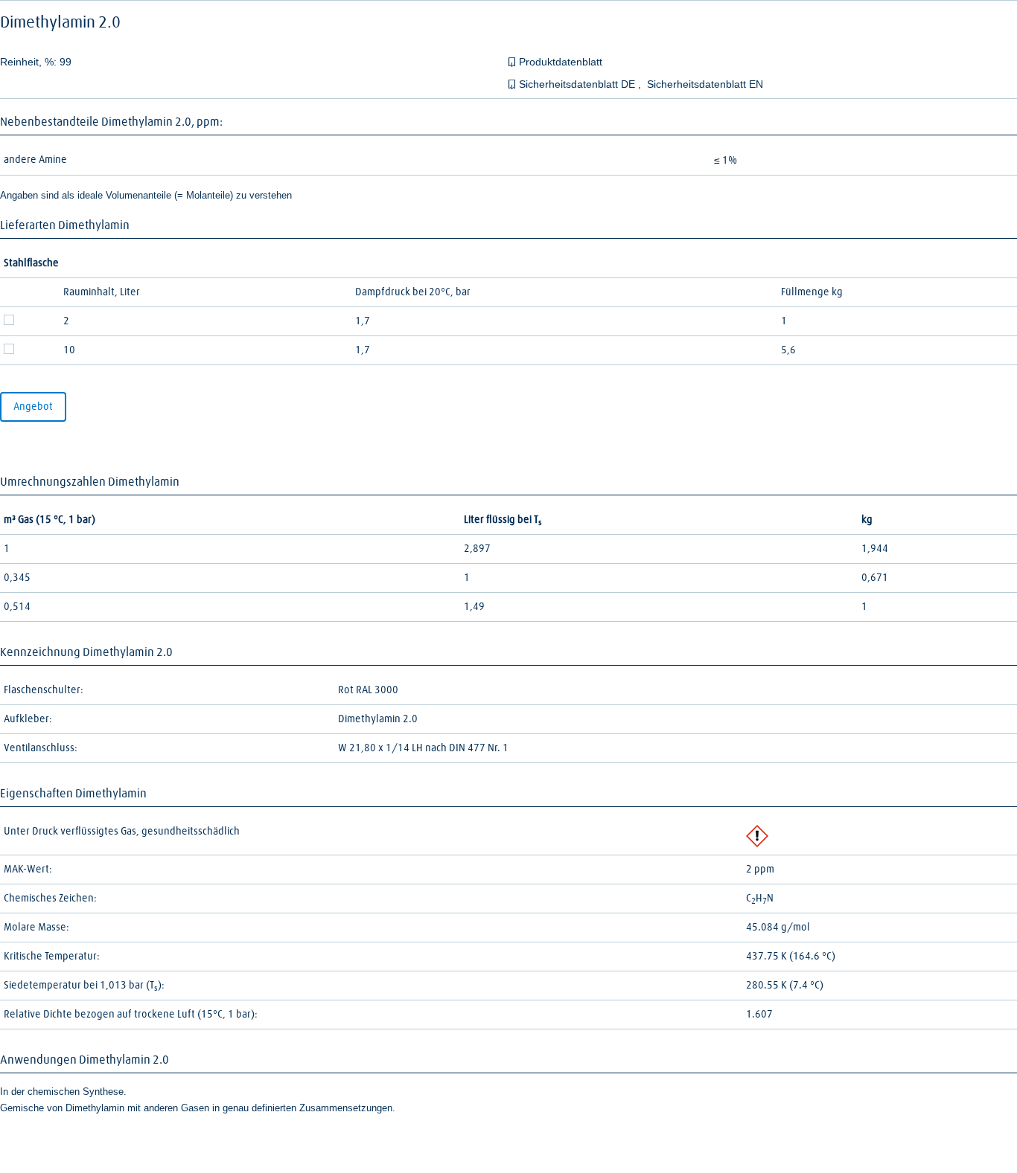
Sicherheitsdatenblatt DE (578, 84)
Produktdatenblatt (560, 62)
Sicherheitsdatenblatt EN (705, 84)
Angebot (33, 407)
